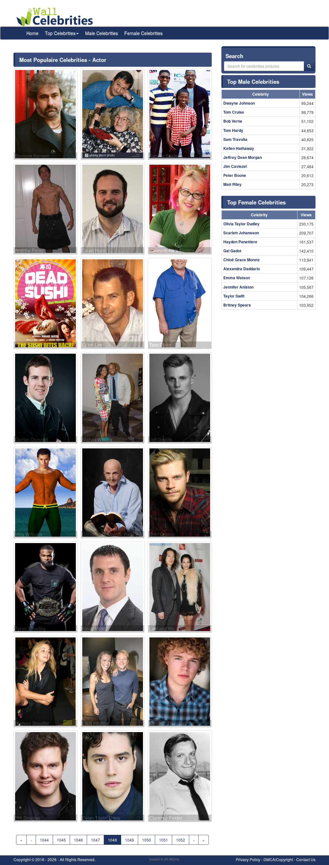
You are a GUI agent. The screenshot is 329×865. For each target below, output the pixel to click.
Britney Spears (237, 305)
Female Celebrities (143, 33)
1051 (163, 840)
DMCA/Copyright (278, 859)
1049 (129, 840)
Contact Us (306, 859)
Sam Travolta (235, 139)
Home (32, 33)
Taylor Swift (234, 296)
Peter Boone (234, 175)
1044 (44, 840)
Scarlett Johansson (241, 233)
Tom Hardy (233, 130)
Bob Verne (232, 121)
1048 (112, 840)
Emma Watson (236, 278)
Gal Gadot (232, 251)
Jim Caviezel (235, 166)
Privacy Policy (248, 859)
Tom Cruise (233, 112)
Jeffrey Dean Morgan (242, 157)
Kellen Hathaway (238, 148)
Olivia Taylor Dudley (241, 224)
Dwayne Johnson (239, 103)
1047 (95, 840)
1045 (61, 840)
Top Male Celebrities (253, 81)
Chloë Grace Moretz (241, 260)
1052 (180, 840)
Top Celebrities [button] (60, 33)
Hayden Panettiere (240, 242)
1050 (146, 840)
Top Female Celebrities (256, 202)
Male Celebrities (101, 33)
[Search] (309, 66)
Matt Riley (232, 184)
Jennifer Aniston (238, 287)
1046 (78, 840)
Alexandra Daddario (241, 269)
